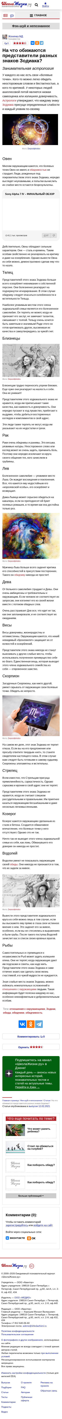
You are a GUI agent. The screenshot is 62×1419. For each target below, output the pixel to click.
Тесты (4, 1397)
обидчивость (34, 1012)
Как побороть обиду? (41, 1165)
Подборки (6, 1387)
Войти (45, 6)
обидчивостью (38, 169)
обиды (14, 864)
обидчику (19, 575)
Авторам (25, 1392)
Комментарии (8, 1402)
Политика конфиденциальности (17, 1331)
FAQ (23, 1387)
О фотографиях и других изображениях (22, 1340)
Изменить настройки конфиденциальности (23, 1373)
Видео (4, 1412)
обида (7, 1012)
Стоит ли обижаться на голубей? (40, 1147)
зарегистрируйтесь (17, 1225)
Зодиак (50, 1009)
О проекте (26, 1382)
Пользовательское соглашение (17, 1334)
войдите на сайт (43, 1225)
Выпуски (5, 1382)
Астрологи (9, 100)
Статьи (4, 1392)
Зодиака (8, 104)
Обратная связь (49, 1390)
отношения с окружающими (27, 1009)
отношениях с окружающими (19, 989)
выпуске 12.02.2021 (39, 1106)
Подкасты (6, 1407)
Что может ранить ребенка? (39, 1130)
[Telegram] (41, 43)
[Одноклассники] (37, 43)
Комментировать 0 (31, 1036)
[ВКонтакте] (32, 43)
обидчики (18, 1012)
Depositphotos (34, 149)
